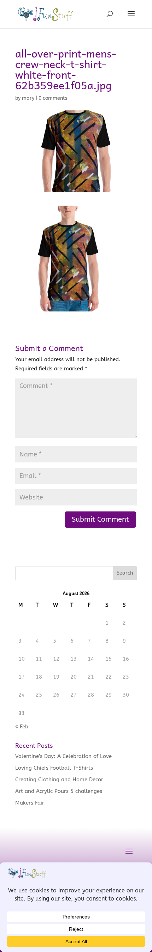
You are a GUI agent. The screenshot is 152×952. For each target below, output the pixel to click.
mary (28, 98)
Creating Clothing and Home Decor (59, 779)
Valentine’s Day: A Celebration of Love (63, 756)
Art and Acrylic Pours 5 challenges (58, 791)
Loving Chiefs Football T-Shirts (54, 768)
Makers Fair (29, 803)
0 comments (53, 98)
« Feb (21, 726)
